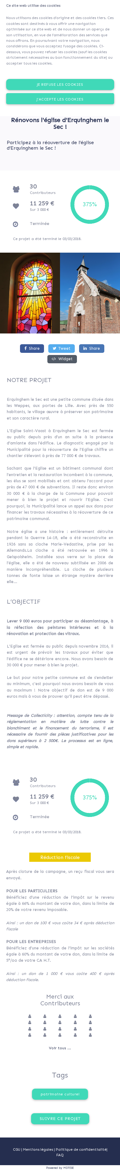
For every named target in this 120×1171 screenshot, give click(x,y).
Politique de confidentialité (81, 1149)
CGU (16, 1149)
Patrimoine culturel (60, 1094)
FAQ (60, 1155)
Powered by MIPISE (60, 1168)
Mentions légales (38, 1149)
